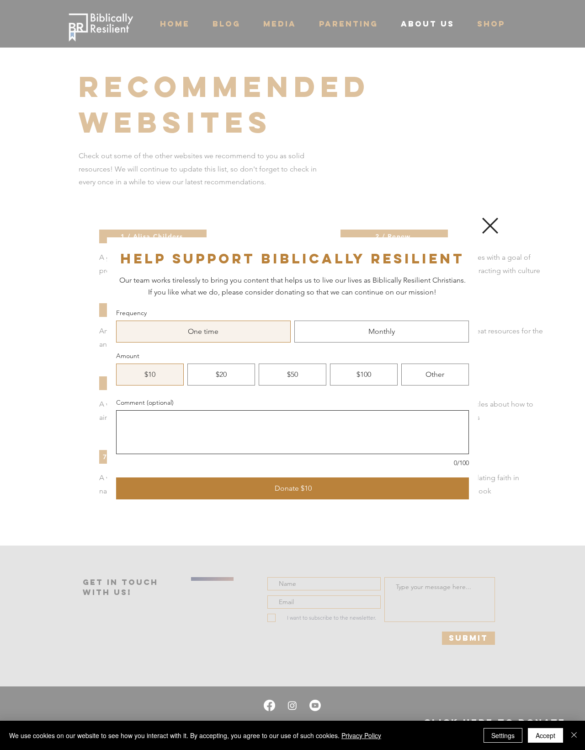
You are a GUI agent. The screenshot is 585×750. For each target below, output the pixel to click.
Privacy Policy (361, 735)
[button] (490, 225)
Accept (545, 735)
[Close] (574, 735)
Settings (503, 735)
